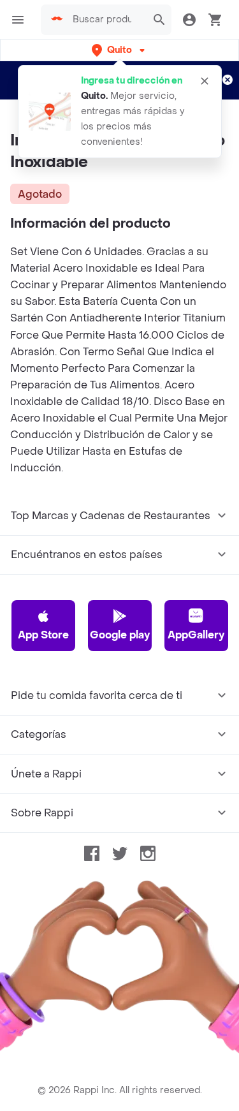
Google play (120, 635)
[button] (119, 50)
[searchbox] (106, 19)
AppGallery (196, 635)
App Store (43, 635)
